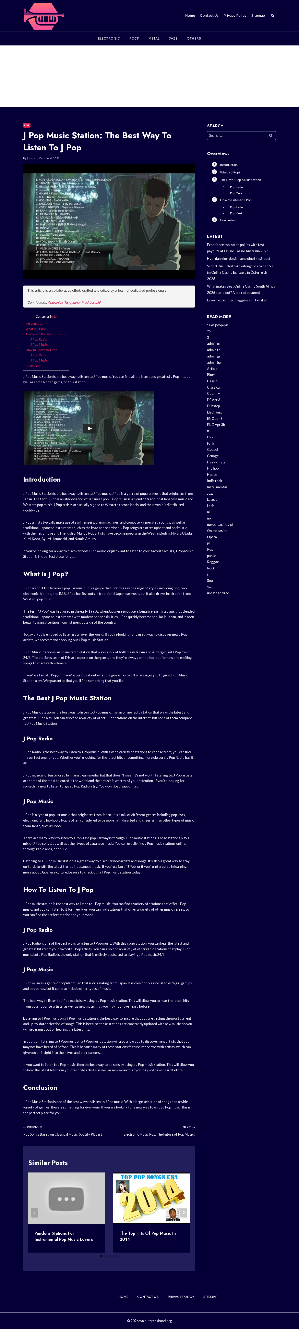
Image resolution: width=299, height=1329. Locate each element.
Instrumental (217, 487)
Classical (213, 387)
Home (190, 15)
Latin (211, 506)
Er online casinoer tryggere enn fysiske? (237, 300)
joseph (31, 158)
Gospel (212, 449)
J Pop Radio (38, 339)
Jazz (173, 38)
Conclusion (33, 365)
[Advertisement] (149, 76)
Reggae (213, 562)
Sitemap (258, 15)
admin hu (214, 362)
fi (208, 431)
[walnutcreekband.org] (43, 16)
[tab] (101, 1256)
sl (208, 574)
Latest (212, 499)
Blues (211, 375)
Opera (212, 537)
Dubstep (213, 406)
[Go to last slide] (34, 1213)
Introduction (34, 323)
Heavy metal (216, 462)
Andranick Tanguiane (64, 302)
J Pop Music (39, 344)
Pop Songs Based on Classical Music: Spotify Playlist (62, 1131)
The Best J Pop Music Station (46, 334)
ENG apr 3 (215, 418)
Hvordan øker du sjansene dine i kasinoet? (238, 258)
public (211, 556)
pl (208, 543)
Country (213, 393)
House (212, 474)
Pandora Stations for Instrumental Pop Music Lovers (64, 1236)
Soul (210, 580)
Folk (210, 437)
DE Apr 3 (213, 400)
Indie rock (214, 481)
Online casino (217, 530)
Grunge (213, 456)
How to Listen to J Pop (41, 350)
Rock (134, 38)
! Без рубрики (217, 325)
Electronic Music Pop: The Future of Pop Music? (159, 1131)
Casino (212, 381)
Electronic (109, 38)
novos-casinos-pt (220, 524)
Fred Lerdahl (91, 302)
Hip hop (213, 468)
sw (209, 587)
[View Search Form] (272, 15)
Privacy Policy (235, 15)
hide (54, 316)
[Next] (183, 1213)
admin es (213, 343)
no (209, 518)
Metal (154, 38)
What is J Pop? (35, 329)
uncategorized (218, 593)
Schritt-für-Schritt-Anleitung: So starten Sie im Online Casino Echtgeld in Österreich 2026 (240, 272)
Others (194, 38)
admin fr (213, 350)
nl (208, 512)
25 (209, 331)
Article (212, 368)
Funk (210, 443)
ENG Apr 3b (216, 424)
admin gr (213, 356)
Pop (27, 125)
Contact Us (209, 15)
